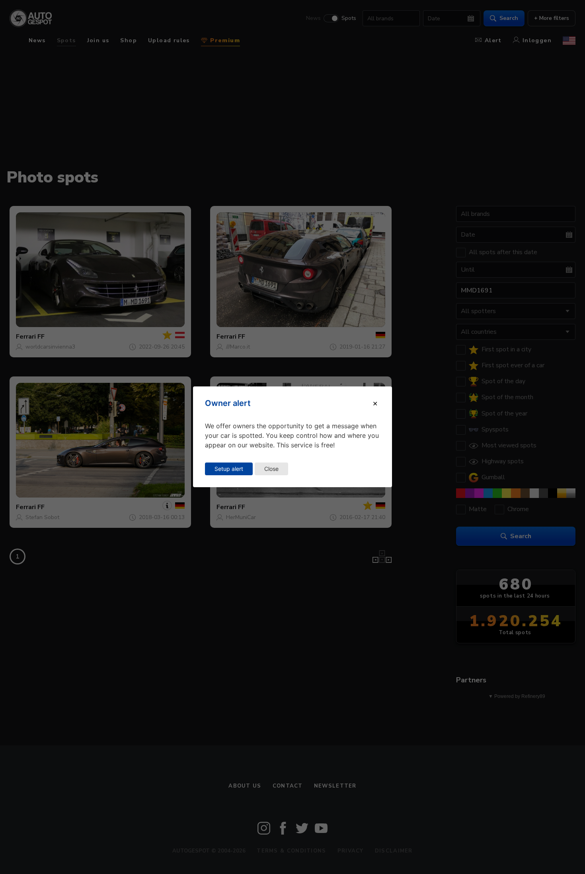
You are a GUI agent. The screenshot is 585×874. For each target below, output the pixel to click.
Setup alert (228, 468)
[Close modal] (375, 403)
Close (271, 468)
